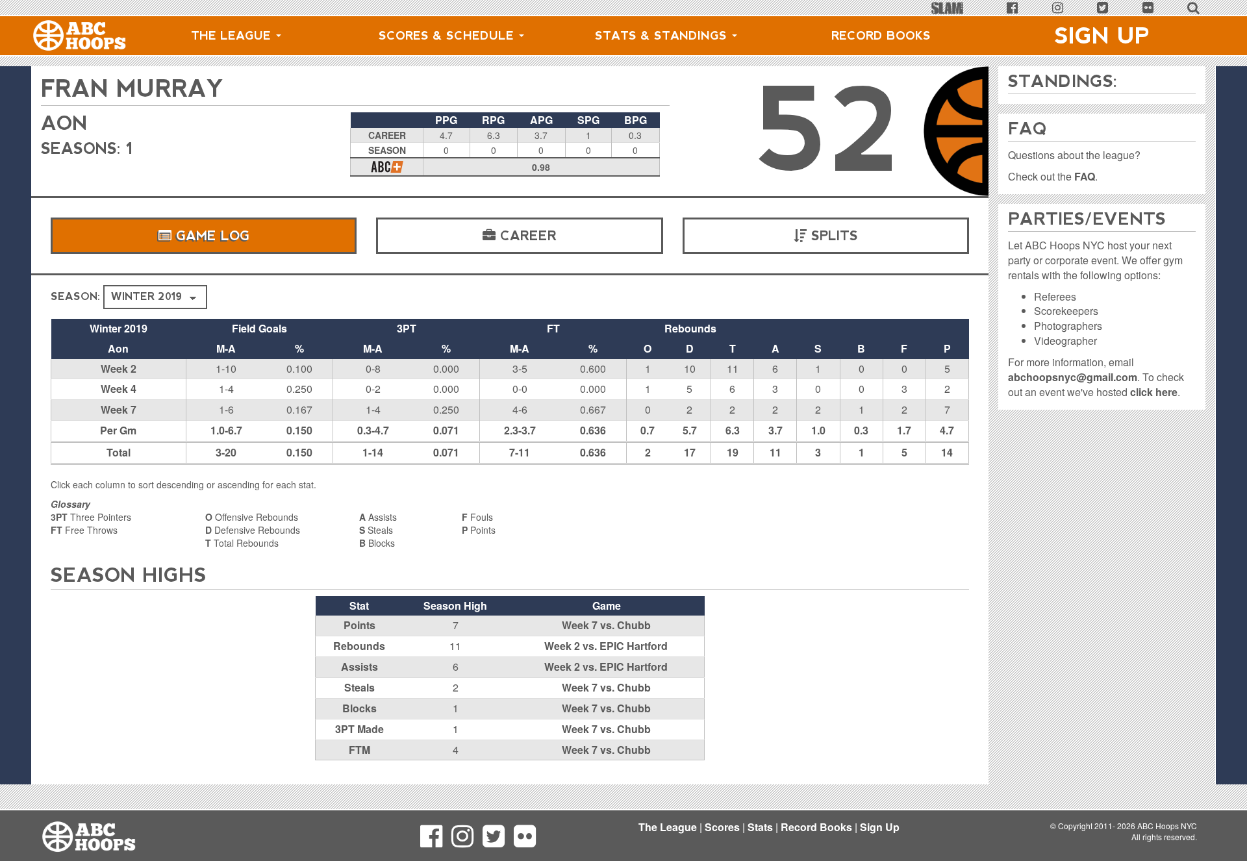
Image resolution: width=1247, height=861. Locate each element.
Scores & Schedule (448, 35)
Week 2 (118, 368)
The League (233, 35)
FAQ (1084, 176)
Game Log (210, 236)
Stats (760, 826)
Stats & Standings (663, 35)
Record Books (881, 35)
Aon (64, 123)
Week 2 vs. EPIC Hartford (606, 645)
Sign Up (1102, 35)
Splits (832, 236)
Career (526, 236)
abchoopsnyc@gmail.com (1072, 376)
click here (1154, 391)
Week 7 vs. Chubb (606, 625)
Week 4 (118, 388)
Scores (722, 826)
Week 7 (118, 409)
